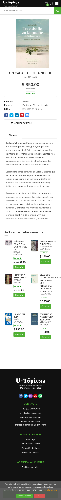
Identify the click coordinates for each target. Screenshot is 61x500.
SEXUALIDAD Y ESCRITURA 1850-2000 (46, 317)
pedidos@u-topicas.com (30, 413)
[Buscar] (57, 10)
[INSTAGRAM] (30, 396)
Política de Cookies (30, 452)
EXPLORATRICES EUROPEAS (48, 243)
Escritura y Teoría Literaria (35, 105)
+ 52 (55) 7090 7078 (30, 408)
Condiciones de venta (30, 443)
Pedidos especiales (30, 467)
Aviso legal (31, 439)
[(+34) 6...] (40, 396)
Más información (50, 490)
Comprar (19, 267)
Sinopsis (13, 135)
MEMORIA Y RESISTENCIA (20, 276)
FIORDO (26, 101)
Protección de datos (31, 448)
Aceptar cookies (24, 495)
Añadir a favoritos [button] (23, 122)
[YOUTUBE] (35, 396)
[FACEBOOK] (21, 396)
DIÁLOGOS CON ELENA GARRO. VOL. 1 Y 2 (20, 245)
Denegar (39, 495)
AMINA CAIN (30, 77)
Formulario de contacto (30, 417)
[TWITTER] (26, 396)
